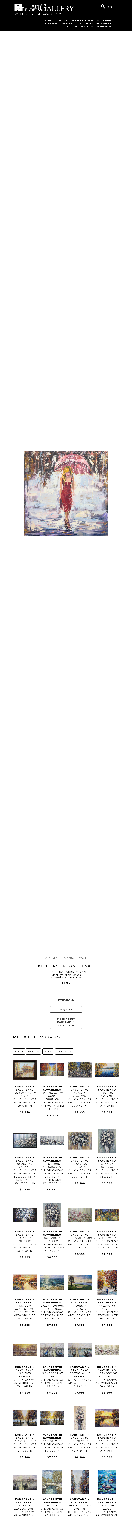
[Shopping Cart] (110, 6)
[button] (50, 20)
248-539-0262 (52, 14)
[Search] (103, 6)
